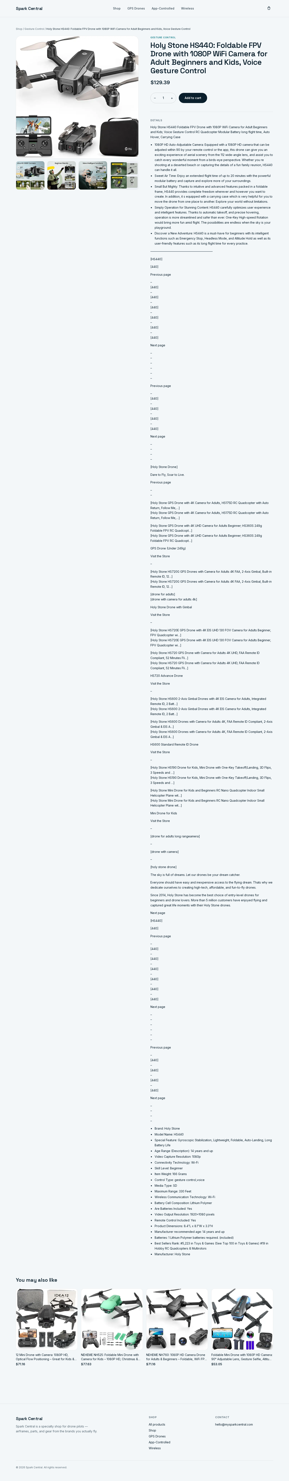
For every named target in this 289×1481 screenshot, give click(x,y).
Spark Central (29, 8)
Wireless (187, 8)
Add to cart (193, 98)
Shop (117, 8)
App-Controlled (163, 8)
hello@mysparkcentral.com (234, 1424)
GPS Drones (136, 8)
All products (157, 1424)
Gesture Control (34, 28)
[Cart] (269, 8)
